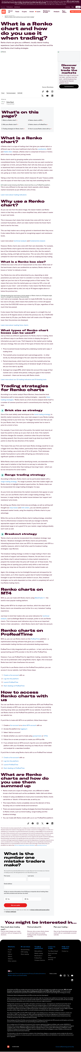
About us (10, 11)
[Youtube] (47, 96)
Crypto (24, 11)
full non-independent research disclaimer (24, 845)
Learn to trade (51, 947)
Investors (42, 973)
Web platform (38, 951)
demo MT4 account (29, 725)
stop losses (14, 508)
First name (7, 876)
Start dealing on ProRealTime (14, 686)
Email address (8, 883)
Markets (11, 946)
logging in (23, 729)
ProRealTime (35, 639)
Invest (32, 11)
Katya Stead (10, 102)
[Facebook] (47, 91)
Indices (10, 954)
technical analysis (20, 241)
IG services (25, 946)
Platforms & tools (46, 11)
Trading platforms (38, 947)
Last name (31, 876)
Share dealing (25, 954)
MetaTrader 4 (39, 598)
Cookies (36, 973)
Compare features (39, 960)
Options (10, 958)
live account (14, 725)
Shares (10, 956)
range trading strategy (9, 482)
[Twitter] (43, 96)
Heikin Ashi (8, 152)
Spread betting (25, 949)
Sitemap (12, 973)
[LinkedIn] (52, 96)
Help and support (65, 947)
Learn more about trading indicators (13, 195)
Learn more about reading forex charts (14, 325)
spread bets (37, 736)
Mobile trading (38, 953)
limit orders (25, 508)
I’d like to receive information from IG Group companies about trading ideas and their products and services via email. (26, 892)
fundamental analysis (37, 241)
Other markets (12, 961)
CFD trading (24, 952)
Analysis (56, 11)
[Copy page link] (43, 91)
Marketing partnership (67, 1046)
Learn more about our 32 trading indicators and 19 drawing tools (23, 379)
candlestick (42, 149)
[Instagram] (52, 91)
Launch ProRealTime (11, 682)
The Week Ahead (53, 951)
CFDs (46, 736)
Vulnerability (23, 975)
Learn (38, 11)
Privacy (31, 973)
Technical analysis (11, 93)
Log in (78, 7)
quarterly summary (42, 845)
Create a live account (11, 675)
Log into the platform (11, 679)
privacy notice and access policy (39, 909)
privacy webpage (11, 911)
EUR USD (20, 93)
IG (8, 973)
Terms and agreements (22, 973)
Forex (3, 93)
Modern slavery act (13, 975)
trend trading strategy (42, 414)
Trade (17, 11)
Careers (58, 1046)
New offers (64, 11)
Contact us (65, 951)
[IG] (4, 12)
